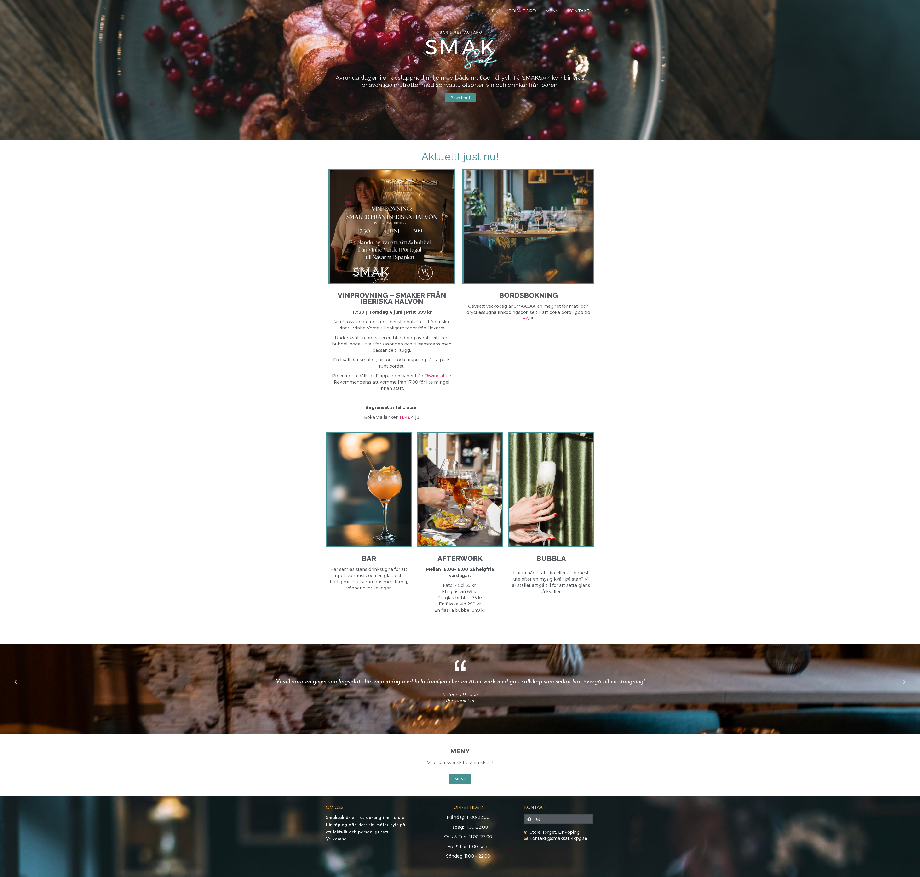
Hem (494, 11)
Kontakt (578, 11)
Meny (552, 11)
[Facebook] (529, 819)
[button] (15, 681)
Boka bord (522, 11)
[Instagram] (538, 819)
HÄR (404, 417)
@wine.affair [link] (438, 376)
